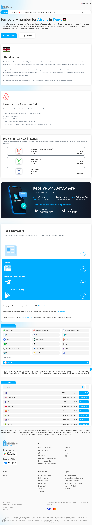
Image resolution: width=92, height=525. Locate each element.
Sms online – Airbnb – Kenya (74, 430)
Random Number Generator (74, 478)
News (34, 12)
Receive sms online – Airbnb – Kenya (12, 430)
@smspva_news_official (27, 317)
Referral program (46, 12)
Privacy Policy (42, 306)
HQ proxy (41, 456)
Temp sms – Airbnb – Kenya (63, 434)
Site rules (41, 491)
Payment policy (43, 481)
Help (38, 12)
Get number (8, 35)
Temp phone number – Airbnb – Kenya (35, 430)
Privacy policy (42, 486)
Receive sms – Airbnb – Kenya (56, 430)
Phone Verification (71, 475)
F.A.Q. (5, 475)
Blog (66, 450)
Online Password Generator (47, 464)
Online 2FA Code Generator (47, 458)
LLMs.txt (67, 489)
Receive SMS (84, 393)
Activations (4, 12)
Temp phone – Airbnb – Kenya (81, 432)
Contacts (67, 448)
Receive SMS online (44, 448)
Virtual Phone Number (72, 481)
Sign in (89, 12)
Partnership (28, 12)
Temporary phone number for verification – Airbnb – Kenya (37, 434)
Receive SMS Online (71, 486)
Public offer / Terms (44, 475)
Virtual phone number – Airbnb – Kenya (22, 432)
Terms (31, 306)
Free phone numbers (45, 461)
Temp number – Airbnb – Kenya (63, 432)
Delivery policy (43, 478)
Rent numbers (13, 12)
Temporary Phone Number (73, 483)
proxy (21, 12)
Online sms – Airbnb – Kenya (44, 432)
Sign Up (84, 12)
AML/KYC (41, 489)
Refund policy (42, 483)
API (54, 12)
